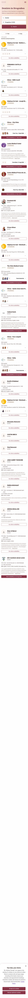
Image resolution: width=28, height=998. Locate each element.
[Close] (26, 966)
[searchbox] (14, 18)
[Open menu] (25, 2)
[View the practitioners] (14, 91)
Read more (17, 158)
